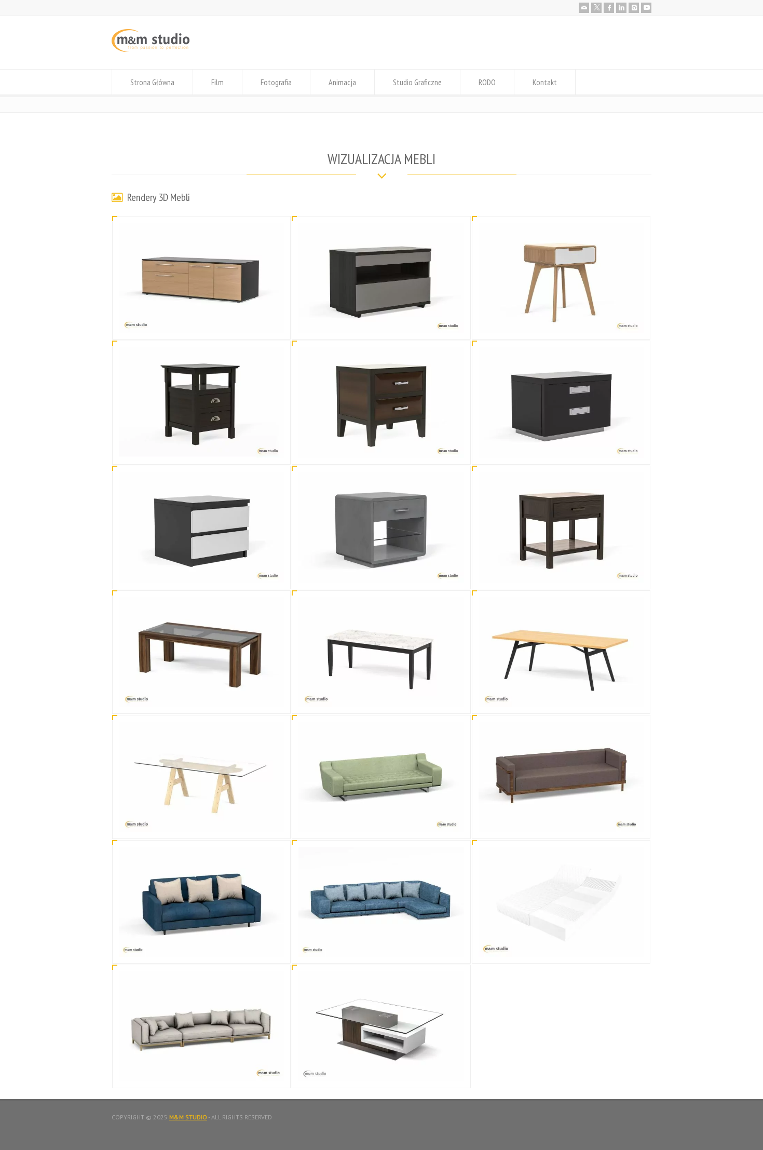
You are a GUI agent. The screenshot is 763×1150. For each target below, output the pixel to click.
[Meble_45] (381, 570)
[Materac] (561, 944)
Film (217, 82)
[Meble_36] (381, 944)
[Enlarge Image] (201, 235)
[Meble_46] (201, 570)
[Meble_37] (201, 944)
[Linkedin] (621, 8)
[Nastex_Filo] (201, 1069)
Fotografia (276, 82)
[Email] (584, 8)
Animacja (342, 82)
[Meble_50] (561, 320)
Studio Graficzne (417, 82)
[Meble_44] (561, 570)
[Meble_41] (561, 694)
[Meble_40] (201, 819)
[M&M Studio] (150, 49)
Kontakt (545, 82)
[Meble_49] (201, 445)
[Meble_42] (381, 694)
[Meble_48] (381, 445)
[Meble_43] (201, 694)
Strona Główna (152, 82)
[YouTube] (646, 8)
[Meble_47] (561, 445)
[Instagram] (634, 8)
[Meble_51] (381, 320)
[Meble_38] (561, 819)
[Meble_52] (201, 320)
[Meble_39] (381, 819)
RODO (487, 82)
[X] (596, 8)
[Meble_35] (381, 1069)
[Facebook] (609, 8)
